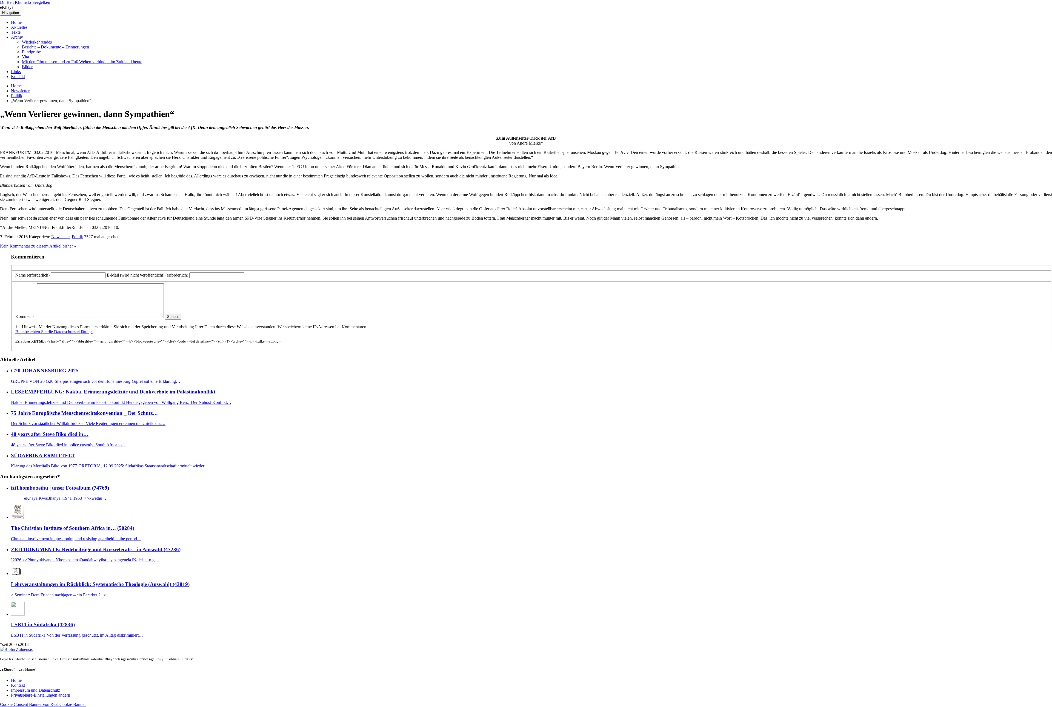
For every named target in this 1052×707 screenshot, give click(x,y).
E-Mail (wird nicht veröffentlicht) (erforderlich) (147, 275)
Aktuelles (19, 27)
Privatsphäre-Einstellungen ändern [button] (40, 695)
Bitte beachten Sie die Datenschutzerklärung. (54, 331)
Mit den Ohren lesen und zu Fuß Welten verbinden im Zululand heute (82, 61)
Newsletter (20, 90)
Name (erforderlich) (32, 275)
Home (16, 22)
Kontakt (18, 76)
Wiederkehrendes (37, 42)
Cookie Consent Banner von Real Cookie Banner (43, 704)
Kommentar (25, 316)
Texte (16, 32)
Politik (16, 95)
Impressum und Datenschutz (35, 690)
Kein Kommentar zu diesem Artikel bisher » (38, 246)
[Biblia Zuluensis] (16, 649)
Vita (25, 56)
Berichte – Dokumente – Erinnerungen (55, 47)
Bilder (27, 66)
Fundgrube (31, 52)
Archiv (17, 37)
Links (16, 71)
